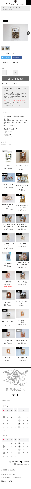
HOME (4, 7)
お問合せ (11, 481)
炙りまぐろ (8, 302)
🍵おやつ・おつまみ (12, 7)
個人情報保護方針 (6, 477)
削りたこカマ (23, 243)
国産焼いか (8, 340)
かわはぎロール (22, 357)
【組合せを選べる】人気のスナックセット (22, 263)
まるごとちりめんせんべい (8, 322)
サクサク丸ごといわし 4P (8, 205)
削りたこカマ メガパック (8, 244)
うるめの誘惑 (8, 263)
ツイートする (6, 57)
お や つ (21, 7)
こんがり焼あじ (22, 282)
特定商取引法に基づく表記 (8, 474)
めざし (8, 165)
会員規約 (3, 481)
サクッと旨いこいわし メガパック (22, 166)
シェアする (17, 57)
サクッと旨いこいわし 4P (22, 186)
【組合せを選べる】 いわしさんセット (22, 225)
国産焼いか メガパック (22, 340)
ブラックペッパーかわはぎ (22, 321)
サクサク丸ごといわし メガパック (22, 302)
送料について (17, 477)
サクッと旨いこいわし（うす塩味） (22, 206)
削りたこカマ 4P (8, 184)
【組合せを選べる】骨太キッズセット (8, 225)
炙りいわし (8, 357)
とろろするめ (8, 282)
